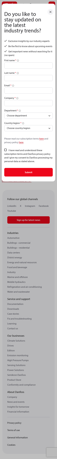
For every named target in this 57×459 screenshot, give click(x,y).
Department (11, 110)
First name (10, 60)
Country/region (12, 123)
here (41, 138)
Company (10, 97)
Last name (10, 72)
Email (7, 85)
